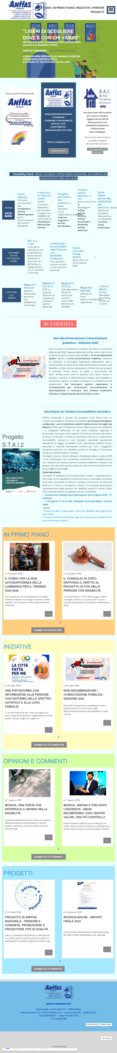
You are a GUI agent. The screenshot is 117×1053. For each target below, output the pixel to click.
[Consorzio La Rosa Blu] (19, 119)
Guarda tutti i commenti (48, 856)
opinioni (97, 8)
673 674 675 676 (49, 286)
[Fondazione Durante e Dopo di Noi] (19, 137)
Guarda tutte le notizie (48, 630)
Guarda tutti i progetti (48, 968)
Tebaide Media (59, 1046)
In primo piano (64, 8)
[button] (56, 622)
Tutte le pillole (103, 288)
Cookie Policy (105, 1024)
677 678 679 (30, 286)
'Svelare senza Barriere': (83, 193)
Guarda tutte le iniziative (49, 744)
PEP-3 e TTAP (32, 242)
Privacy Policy (92, 1024)
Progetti (97, 12)
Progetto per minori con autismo (64, 198)
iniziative (83, 8)
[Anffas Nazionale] (19, 102)
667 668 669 (86, 289)
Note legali (106, 1038)
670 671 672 (67, 285)
